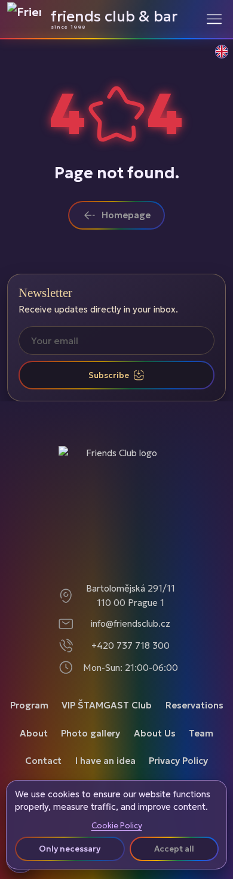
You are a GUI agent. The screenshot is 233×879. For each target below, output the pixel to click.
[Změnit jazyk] (215, 58)
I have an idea (105, 760)
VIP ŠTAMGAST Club (107, 705)
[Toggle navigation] (214, 19)
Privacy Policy (178, 760)
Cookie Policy (116, 826)
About (34, 733)
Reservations (194, 705)
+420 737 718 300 (130, 645)
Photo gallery (90, 733)
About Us (155, 733)
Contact (43, 760)
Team (201, 733)
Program (29, 705)
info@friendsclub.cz (130, 623)
